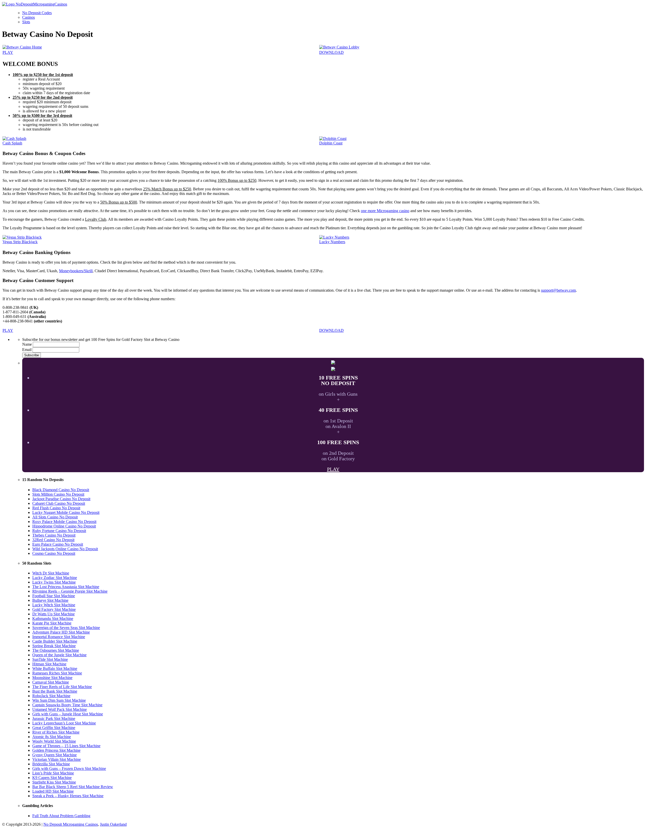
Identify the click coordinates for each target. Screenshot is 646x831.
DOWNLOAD (331, 52)
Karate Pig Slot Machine (51, 623)
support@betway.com (558, 290)
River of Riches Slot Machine (55, 732)
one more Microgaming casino (385, 211)
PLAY (8, 52)
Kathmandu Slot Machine (52, 618)
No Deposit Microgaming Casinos (70, 824)
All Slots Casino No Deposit (55, 517)
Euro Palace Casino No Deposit (57, 544)
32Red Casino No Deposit (53, 540)
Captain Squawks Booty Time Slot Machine (67, 705)
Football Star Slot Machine (53, 596)
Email (27, 349)
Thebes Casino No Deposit (53, 535)
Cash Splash (12, 143)
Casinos (28, 17)
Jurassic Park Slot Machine (53, 718)
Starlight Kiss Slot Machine (54, 782)
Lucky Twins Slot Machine (54, 582)
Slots (26, 22)
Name (27, 344)
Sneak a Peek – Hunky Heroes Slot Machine (67, 796)
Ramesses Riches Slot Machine (57, 673)
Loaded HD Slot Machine (53, 791)
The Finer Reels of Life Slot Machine (62, 687)
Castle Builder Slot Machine (54, 641)
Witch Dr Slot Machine (50, 573)
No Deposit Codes (37, 13)
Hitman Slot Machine (49, 664)
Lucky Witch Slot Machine (53, 605)
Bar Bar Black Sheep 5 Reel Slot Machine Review (72, 787)
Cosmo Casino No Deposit (53, 553)
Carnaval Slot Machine (50, 682)
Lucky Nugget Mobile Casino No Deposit (65, 512)
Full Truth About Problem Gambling (61, 816)
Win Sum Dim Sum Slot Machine (59, 700)
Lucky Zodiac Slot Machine (54, 577)
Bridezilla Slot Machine (51, 764)
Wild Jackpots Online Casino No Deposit (65, 549)
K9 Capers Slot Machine (52, 777)
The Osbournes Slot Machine (55, 650)
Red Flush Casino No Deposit (56, 508)
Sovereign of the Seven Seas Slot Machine (66, 627)
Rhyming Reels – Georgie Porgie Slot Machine (69, 591)
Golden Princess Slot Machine (56, 750)
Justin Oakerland (113, 824)
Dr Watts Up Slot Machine (53, 614)
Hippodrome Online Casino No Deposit (64, 526)
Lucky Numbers (332, 242)
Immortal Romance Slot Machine (58, 637)
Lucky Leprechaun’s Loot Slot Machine (64, 723)
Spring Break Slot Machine (54, 646)
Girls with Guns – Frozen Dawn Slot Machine (69, 768)
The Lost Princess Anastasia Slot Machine (65, 587)
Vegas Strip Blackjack (20, 242)
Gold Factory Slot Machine (54, 609)
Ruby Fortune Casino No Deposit (59, 530)
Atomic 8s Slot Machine (51, 737)
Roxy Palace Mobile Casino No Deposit (64, 521)
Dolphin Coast (330, 143)
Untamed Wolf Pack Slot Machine (59, 709)
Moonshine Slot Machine (52, 677)
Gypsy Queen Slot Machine (54, 755)
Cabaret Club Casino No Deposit (58, 503)
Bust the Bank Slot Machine (54, 691)
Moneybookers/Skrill (76, 271)
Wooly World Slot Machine (54, 741)
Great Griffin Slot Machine (53, 727)
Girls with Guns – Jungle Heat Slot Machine (67, 714)
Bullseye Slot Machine (50, 600)
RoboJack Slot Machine (51, 696)
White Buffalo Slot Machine (54, 668)
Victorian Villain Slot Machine (56, 759)
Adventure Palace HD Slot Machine (61, 632)
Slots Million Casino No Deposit (58, 494)
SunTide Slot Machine (50, 659)
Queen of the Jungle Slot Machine (59, 655)
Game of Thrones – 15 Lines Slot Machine (66, 746)
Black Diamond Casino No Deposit (60, 490)
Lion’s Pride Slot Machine (53, 773)
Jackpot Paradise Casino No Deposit (61, 499)
